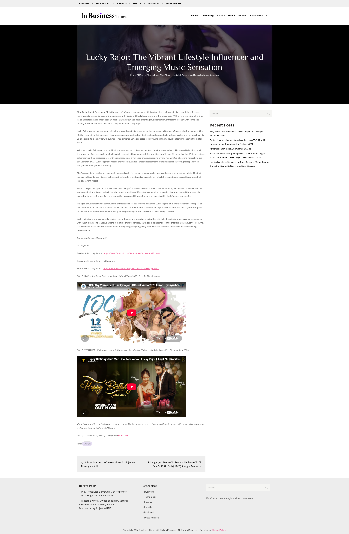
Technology (103, 3)
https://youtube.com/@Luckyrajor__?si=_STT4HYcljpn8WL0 (131, 268)
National (153, 3)
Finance (122, 3)
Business (84, 3)
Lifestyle (123, 435)
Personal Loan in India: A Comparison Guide (230, 148)
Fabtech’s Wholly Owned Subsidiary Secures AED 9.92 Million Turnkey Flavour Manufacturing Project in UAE (103, 504)
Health (137, 3)
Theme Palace (219, 530)
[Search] (267, 15)
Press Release (173, 3)
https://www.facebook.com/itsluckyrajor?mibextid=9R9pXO (131, 253)
